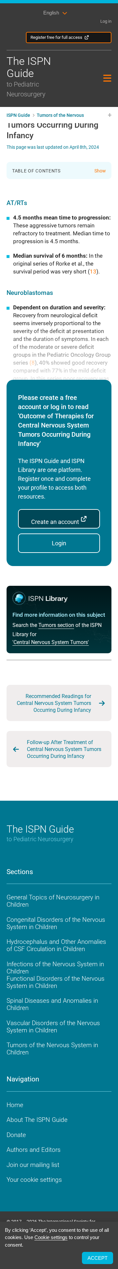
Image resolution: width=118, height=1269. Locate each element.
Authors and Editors (34, 1149)
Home (15, 1105)
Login (59, 543)
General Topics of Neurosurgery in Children (53, 900)
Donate (16, 1135)
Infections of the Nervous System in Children (55, 967)
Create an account (55, 521)
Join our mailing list (33, 1165)
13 (93, 271)
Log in (105, 21)
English (51, 12)
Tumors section (56, 625)
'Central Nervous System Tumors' (50, 642)
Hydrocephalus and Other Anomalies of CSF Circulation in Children (56, 945)
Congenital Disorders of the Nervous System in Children (56, 923)
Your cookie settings (34, 1179)
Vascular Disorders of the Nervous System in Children (53, 1026)
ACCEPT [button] (98, 1258)
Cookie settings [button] (51, 1237)
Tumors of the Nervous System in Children (52, 1048)
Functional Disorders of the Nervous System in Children (56, 982)
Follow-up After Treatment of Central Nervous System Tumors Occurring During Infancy (64, 749)
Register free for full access (56, 37)
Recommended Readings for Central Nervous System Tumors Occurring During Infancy (54, 703)
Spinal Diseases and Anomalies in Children (52, 1004)
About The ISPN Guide (37, 1120)
